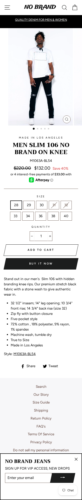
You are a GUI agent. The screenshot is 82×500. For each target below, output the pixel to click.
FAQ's (41, 426)
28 (16, 205)
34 (28, 216)
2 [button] (38, 129)
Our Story (41, 394)
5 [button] (49, 129)
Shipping (41, 410)
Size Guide (41, 402)
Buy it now (41, 263)
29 (29, 205)
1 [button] (34, 129)
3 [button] (42, 129)
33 (15, 216)
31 (54, 205)
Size (41, 196)
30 (42, 205)
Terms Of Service (41, 434)
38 (53, 216)
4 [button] (45, 129)
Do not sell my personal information (41, 450)
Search (41, 386)
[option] (41, 77)
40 (66, 216)
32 (66, 205)
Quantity (41, 226)
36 (41, 216)
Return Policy (41, 418)
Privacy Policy (41, 442)
